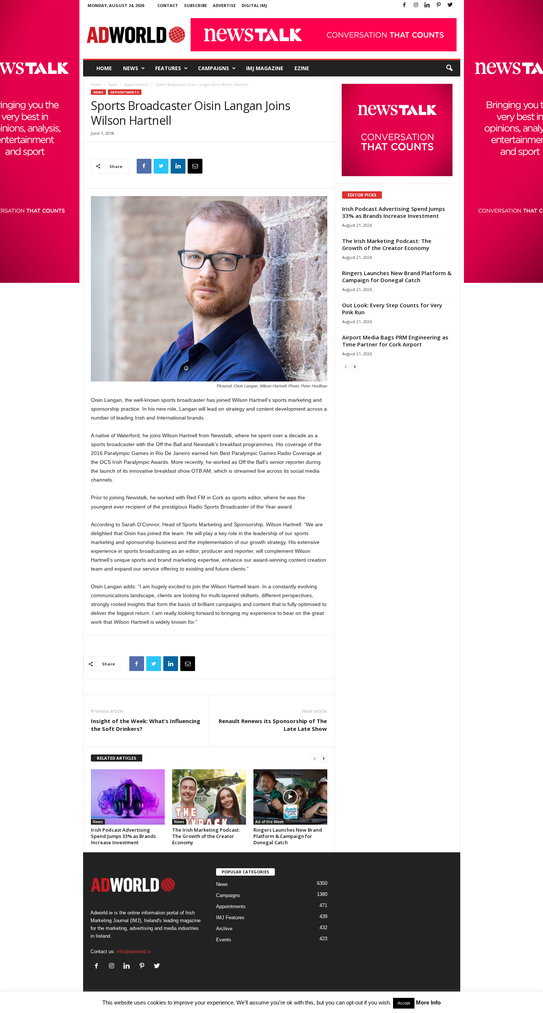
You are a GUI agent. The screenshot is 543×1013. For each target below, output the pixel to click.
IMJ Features (230, 917)
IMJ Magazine (264, 68)
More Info (428, 1002)
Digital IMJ (254, 5)
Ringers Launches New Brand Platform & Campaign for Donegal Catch (287, 836)
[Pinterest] (438, 5)
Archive (224, 928)
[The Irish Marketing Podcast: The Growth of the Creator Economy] (209, 797)
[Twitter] (450, 5)
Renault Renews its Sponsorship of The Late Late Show (273, 724)
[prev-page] (314, 758)
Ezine (301, 68)
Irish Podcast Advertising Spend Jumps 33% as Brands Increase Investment (123, 836)
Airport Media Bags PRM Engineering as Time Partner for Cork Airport (395, 340)
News (130, 68)
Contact (167, 5)
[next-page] (323, 758)
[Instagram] (415, 5)
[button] (449, 68)
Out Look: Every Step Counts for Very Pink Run (392, 308)
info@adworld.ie (134, 951)
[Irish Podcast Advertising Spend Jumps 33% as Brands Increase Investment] (128, 797)
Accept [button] (403, 1003)
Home (104, 68)
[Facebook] (404, 5)
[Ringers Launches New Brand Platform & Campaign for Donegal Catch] (290, 797)
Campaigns (213, 68)
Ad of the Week (269, 821)
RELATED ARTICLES (116, 758)
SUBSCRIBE (195, 5)
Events (223, 939)
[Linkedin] (427, 5)
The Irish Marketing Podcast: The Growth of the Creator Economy (206, 836)
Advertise (224, 5)
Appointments (136, 84)
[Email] (195, 166)
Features (168, 68)
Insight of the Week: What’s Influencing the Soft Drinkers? (145, 724)
